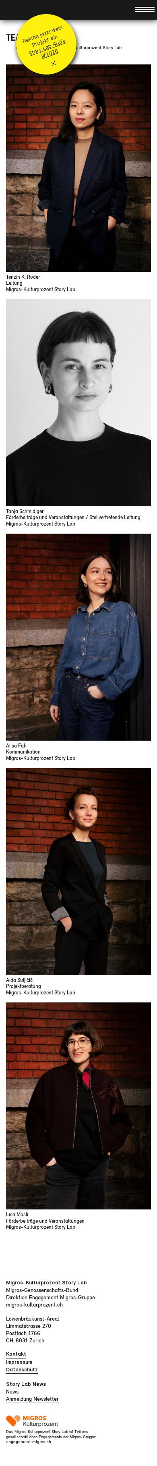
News (12, 1391)
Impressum (19, 1361)
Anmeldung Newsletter (32, 1399)
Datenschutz (22, 1369)
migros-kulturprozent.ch (34, 1304)
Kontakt (16, 1353)
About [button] (13, 10)
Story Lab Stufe (47, 46)
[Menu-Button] (145, 9)
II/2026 (49, 54)
